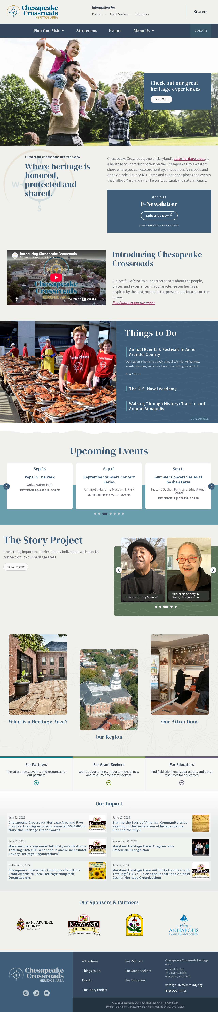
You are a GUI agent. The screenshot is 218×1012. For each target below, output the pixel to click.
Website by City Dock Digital (169, 1006)
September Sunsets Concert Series (39, 479)
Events (115, 30)
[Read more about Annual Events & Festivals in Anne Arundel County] (58, 372)
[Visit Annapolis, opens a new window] (184, 925)
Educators (142, 14)
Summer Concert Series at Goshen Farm (109, 479)
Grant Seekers (119, 14)
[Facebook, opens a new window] (26, 993)
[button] (4, 89)
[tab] (167, 361)
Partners (97, 14)
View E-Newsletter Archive (159, 225)
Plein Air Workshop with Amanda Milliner (178, 479)
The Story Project (94, 990)
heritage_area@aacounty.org (184, 985)
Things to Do (91, 970)
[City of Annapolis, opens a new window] (134, 925)
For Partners (134, 961)
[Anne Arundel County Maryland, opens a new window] (33, 925)
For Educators (135, 980)
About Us (141, 30)
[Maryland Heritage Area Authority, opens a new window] (83, 925)
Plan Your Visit (47, 30)
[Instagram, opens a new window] (36, 993)
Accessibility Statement (141, 1006)
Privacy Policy (171, 1002)
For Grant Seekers (138, 970)
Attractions (86, 30)
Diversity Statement (116, 1006)
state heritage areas (189, 158)
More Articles (199, 418)
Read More (133, 374)
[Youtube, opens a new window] (47, 993)
